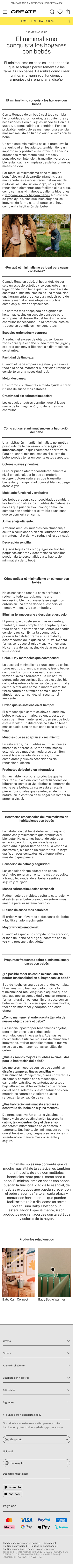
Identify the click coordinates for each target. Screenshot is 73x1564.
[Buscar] (52, 11)
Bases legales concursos (41, 1549)
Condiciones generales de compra (21, 1543)
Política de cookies (13, 1549)
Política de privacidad (15, 1546)
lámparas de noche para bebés (27, 195)
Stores (7, 1353)
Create (7, 1340)
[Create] (23, 11)
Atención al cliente (14, 1365)
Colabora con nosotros (16, 1377)
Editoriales (9, 1390)
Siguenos (8, 1402)
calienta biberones (56, 191)
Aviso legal (50, 1543)
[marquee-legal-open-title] (69, 21)
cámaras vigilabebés (26, 191)
